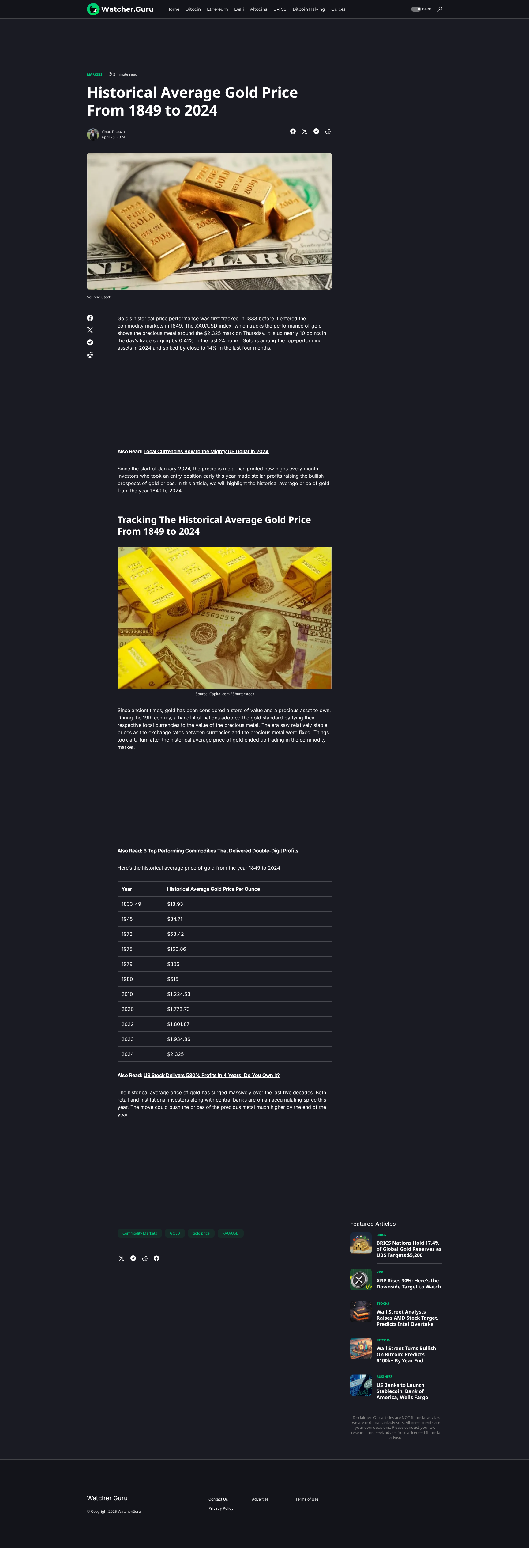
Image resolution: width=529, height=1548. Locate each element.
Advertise (260, 1499)
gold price (201, 1233)
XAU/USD (231, 1233)
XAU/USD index (213, 326)
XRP (380, 1272)
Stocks (383, 1303)
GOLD (175, 1233)
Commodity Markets (139, 1233)
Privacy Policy (221, 1508)
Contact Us (218, 1499)
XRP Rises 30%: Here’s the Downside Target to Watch (409, 1283)
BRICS (381, 1234)
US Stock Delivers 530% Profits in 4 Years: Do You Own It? (212, 1075)
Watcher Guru (107, 1498)
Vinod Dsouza (113, 131)
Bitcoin (384, 1340)
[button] (420, 9)
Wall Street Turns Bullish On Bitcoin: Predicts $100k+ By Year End (406, 1354)
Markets (94, 74)
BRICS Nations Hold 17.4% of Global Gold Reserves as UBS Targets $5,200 (409, 1249)
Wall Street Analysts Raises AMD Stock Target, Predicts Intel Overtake (408, 1318)
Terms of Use (306, 1499)
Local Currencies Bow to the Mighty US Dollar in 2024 (206, 451)
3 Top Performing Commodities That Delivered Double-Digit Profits (221, 851)
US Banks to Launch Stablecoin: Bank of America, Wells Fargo (402, 1391)
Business (384, 1376)
